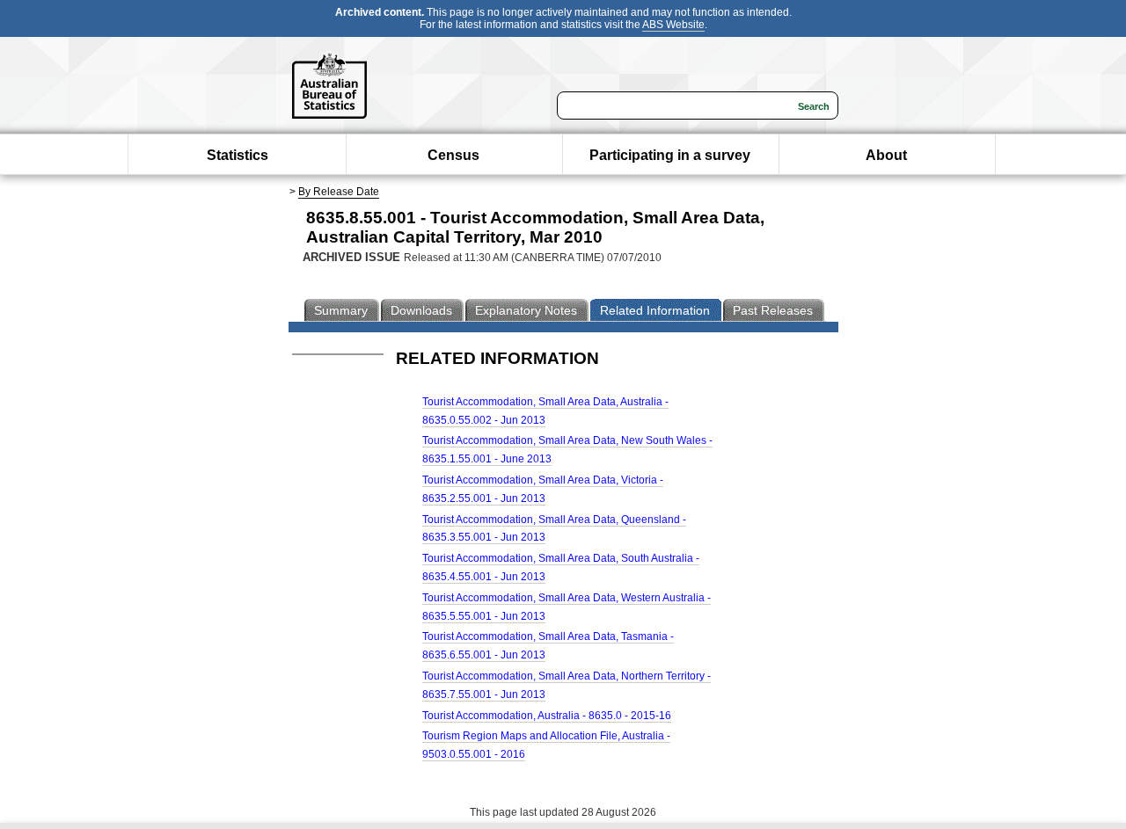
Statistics (237, 155)
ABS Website (673, 24)
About (886, 155)
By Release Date (338, 191)
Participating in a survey (669, 155)
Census (453, 155)
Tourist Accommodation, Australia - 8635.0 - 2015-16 (546, 715)
